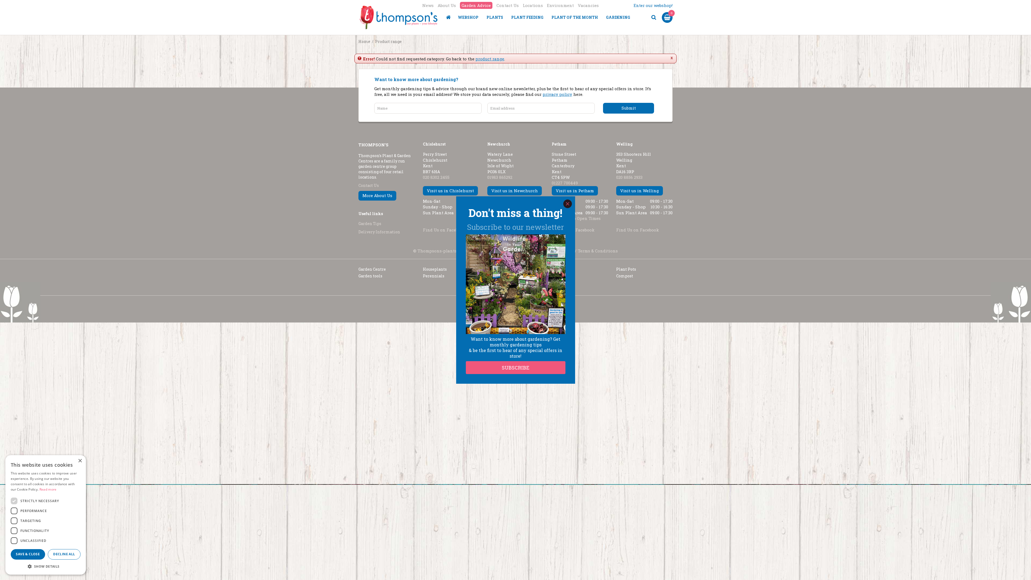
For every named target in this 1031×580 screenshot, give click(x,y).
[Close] (567, 204)
